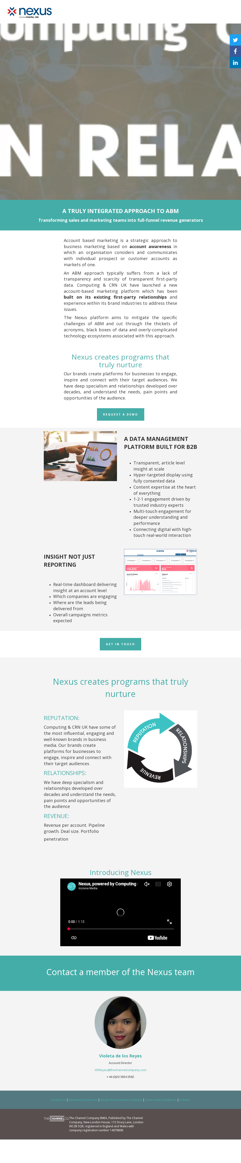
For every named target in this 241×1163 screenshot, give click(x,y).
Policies (185, 1100)
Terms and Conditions (161, 1100)
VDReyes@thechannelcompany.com (120, 1070)
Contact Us (58, 1100)
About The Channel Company (121, 1100)
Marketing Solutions (83, 1100)
